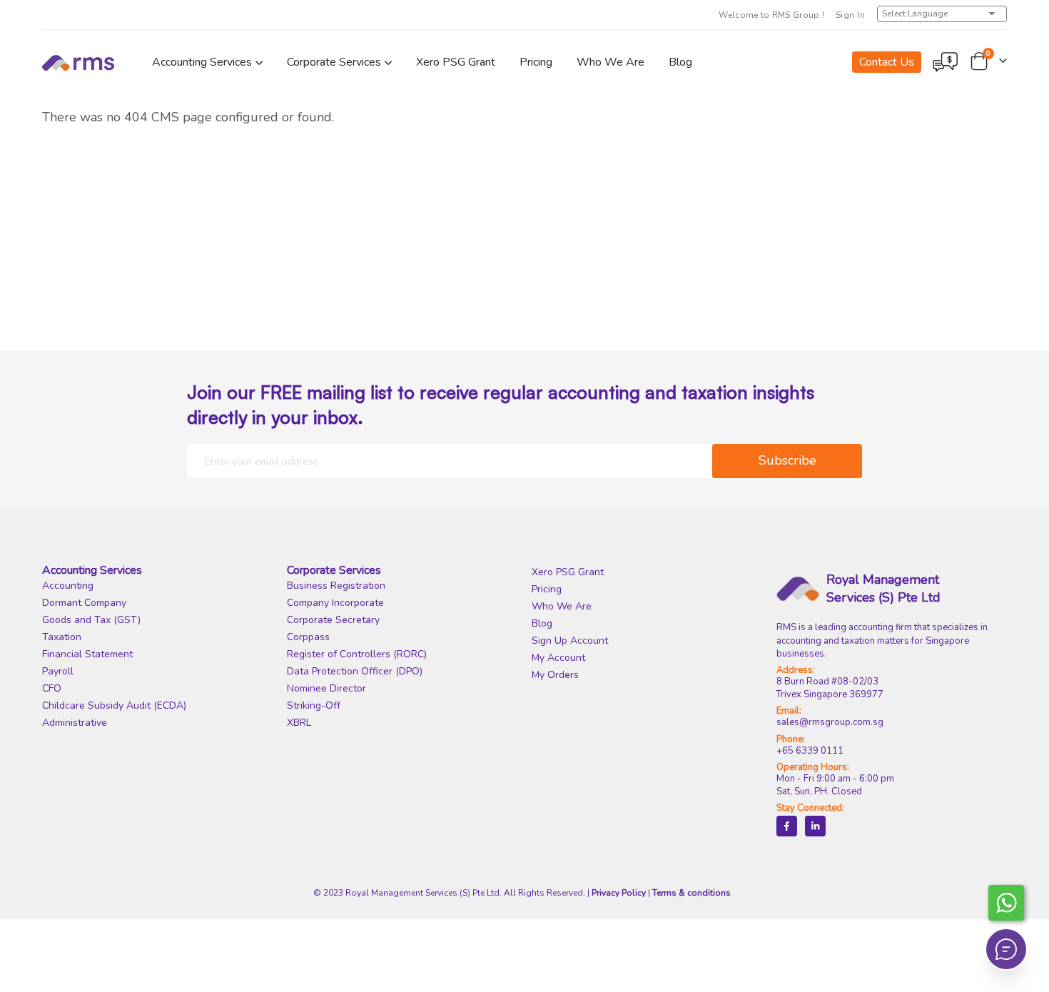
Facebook (786, 826)
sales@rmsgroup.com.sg (829, 722)
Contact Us (886, 62)
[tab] (157, 570)
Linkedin (815, 826)
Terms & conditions (691, 893)
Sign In (850, 15)
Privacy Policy (619, 893)
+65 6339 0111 (809, 750)
